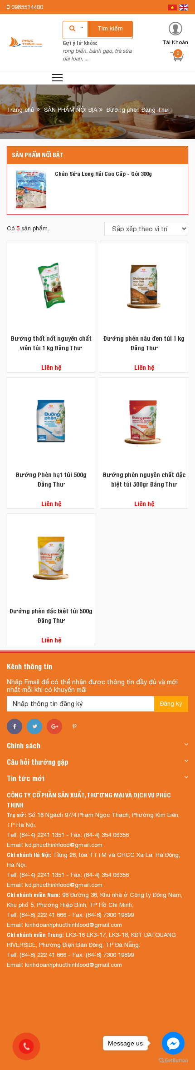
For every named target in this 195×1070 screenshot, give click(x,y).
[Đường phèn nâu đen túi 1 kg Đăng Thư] (144, 285)
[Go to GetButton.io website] (173, 1061)
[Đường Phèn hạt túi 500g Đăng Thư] (51, 421)
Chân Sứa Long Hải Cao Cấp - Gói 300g (103, 173)
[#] (31, 188)
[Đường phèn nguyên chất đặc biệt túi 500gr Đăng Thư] (144, 421)
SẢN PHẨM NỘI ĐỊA (70, 109)
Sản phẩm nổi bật (37, 155)
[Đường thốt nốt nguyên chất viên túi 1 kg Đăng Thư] (51, 285)
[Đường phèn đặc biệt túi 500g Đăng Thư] (51, 558)
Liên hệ (51, 367)
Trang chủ (20, 109)
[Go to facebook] (173, 1043)
